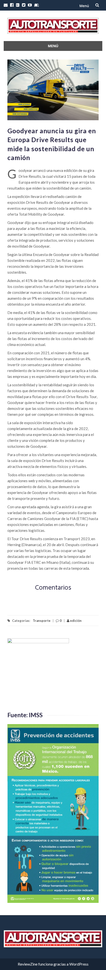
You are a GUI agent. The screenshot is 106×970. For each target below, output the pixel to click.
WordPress (78, 964)
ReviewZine (27, 964)
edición (75, 621)
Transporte (42, 621)
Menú (84, 5)
